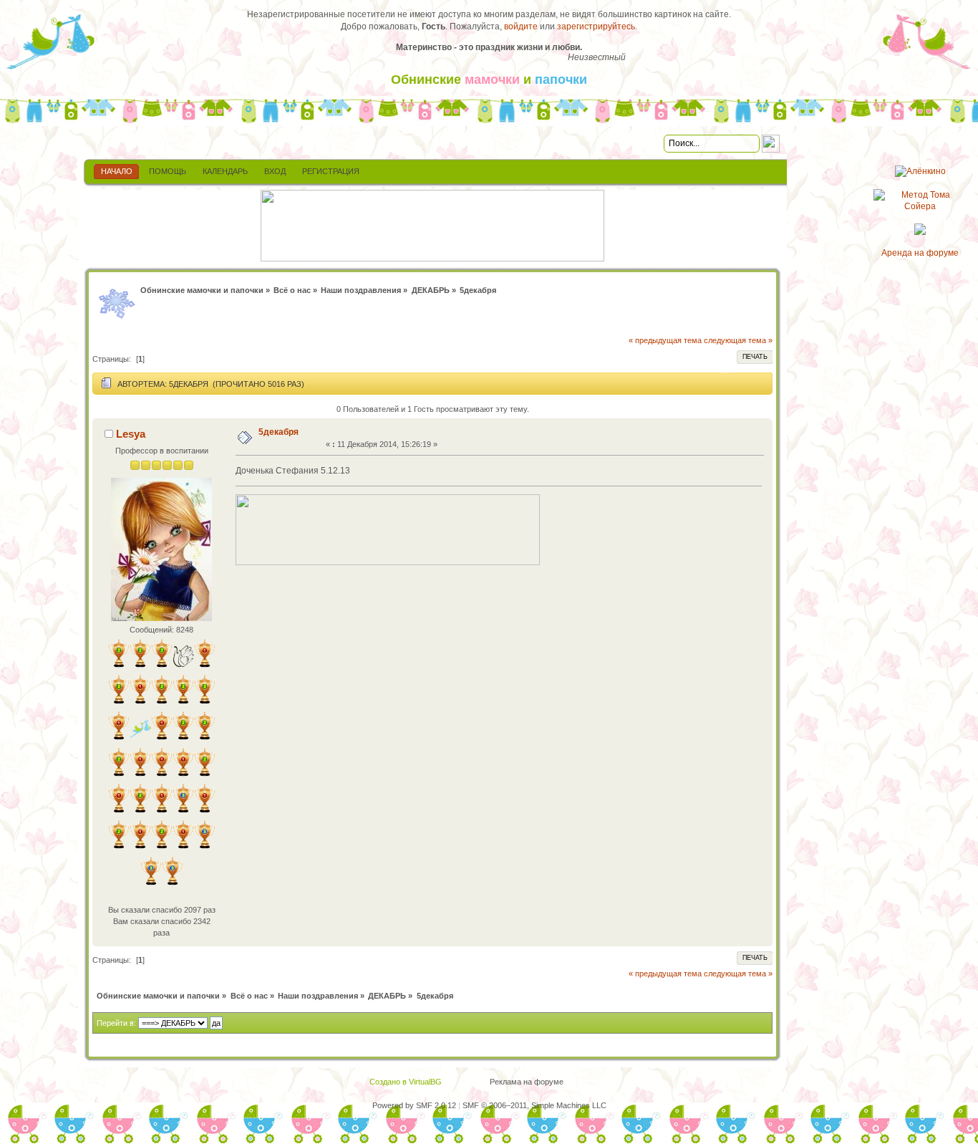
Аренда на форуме (920, 253)
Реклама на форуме (526, 1081)
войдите (521, 26)
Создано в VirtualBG (405, 1081)
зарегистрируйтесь (596, 26)
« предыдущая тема (665, 340)
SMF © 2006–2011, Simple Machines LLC (534, 1105)
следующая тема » (738, 340)
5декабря (278, 432)
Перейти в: (116, 1023)
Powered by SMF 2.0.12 (414, 1105)
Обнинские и (489, 79)
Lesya (130, 434)
